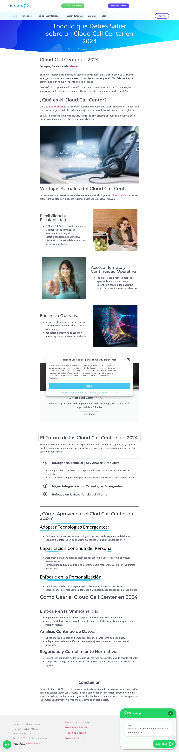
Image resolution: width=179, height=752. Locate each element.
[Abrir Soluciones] (33, 15)
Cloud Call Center (53, 106)
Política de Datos (74, 738)
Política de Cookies (69, 392)
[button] (128, 359)
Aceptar (89, 386)
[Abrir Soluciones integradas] (61, 15)
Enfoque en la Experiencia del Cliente (79, 494)
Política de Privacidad (87, 392)
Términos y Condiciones (108, 392)
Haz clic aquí (89, 414)
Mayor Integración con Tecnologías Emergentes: (87, 486)
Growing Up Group (32, 743)
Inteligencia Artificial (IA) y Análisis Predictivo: (86, 463)
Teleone (73, 66)
